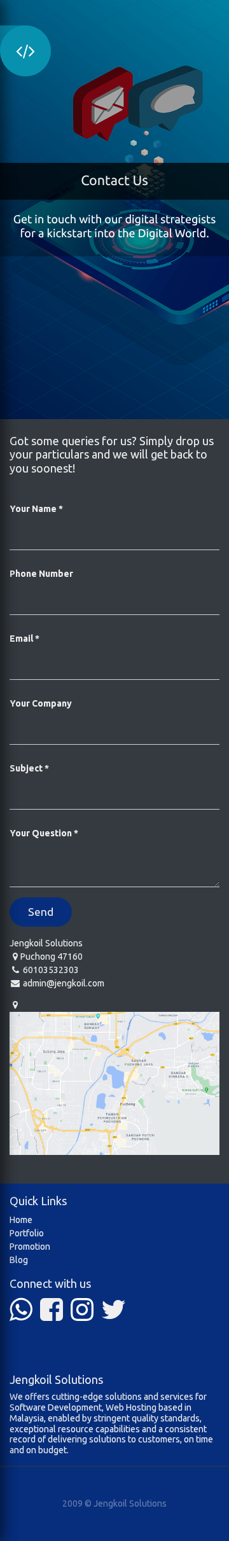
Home (21, 1220)
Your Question (41, 833)
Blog (19, 1260)
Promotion (30, 1246)
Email (21, 638)
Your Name (33, 509)
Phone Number (41, 574)
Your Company (41, 703)
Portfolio (27, 1233)
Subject (26, 768)
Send (40, 912)
